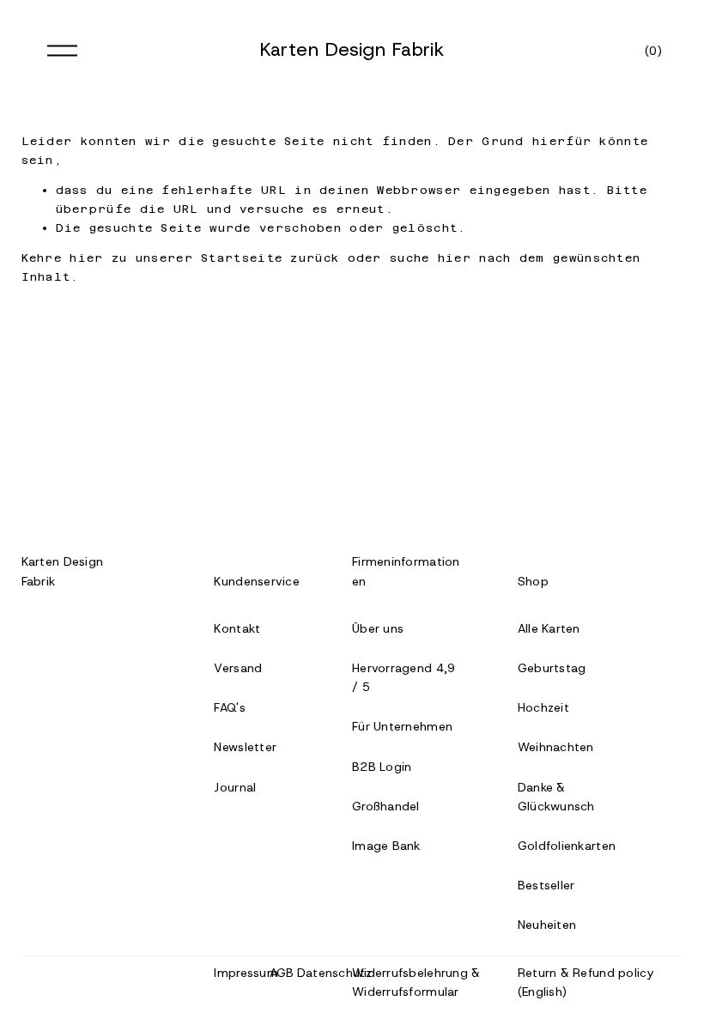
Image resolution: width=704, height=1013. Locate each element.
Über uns (378, 628)
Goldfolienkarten (567, 845)
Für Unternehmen (402, 726)
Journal (235, 787)
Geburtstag (552, 668)
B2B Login (382, 766)
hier (86, 258)
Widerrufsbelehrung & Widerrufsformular (416, 982)
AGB (282, 972)
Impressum (246, 972)
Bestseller (546, 885)
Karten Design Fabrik (352, 49)
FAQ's (229, 707)
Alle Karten (549, 628)
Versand (238, 668)
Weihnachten (556, 747)
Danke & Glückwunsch (556, 796)
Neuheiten (547, 924)
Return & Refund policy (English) (585, 982)
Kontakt (237, 628)
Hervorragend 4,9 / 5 (403, 677)
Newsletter (245, 747)
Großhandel (386, 806)
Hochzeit (543, 707)
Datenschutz (334, 972)
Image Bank (386, 845)
